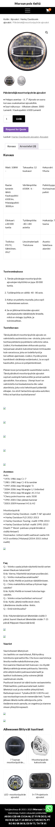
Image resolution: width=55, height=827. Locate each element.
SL (24, 823)
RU (14, 823)
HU (7, 820)
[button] (46, 32)
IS (10, 820)
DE (42, 816)
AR (6, 816)
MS (37, 820)
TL (34, 823)
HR (18, 816)
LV (30, 820)
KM (26, 820)
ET (33, 816)
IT (20, 820)
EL (45, 816)
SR (18, 823)
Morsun (37, 809)
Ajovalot (15, 19)
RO (10, 823)
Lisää (19, 118)
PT (48, 820)
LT (33, 820)
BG (10, 816)
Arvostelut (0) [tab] (28, 146)
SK (21, 823)
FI (36, 816)
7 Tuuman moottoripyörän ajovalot (15, 762)
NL (29, 816)
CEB (14, 816)
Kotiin (6, 19)
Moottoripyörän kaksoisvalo (40, 761)
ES (27, 823)
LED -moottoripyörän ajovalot (15, 795)
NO (41, 820)
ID (13, 820)
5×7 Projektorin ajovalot (40, 795)
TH (38, 823)
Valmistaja (13, 812)
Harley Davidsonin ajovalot (25, 136)
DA (26, 816)
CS (22, 816)
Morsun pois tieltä (27, 3)
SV (31, 823)
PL (45, 820)
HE (49, 816)
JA (22, 820)
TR (41, 823)
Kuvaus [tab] (11, 146)
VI (45, 823)
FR (39, 816)
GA (16, 820)
